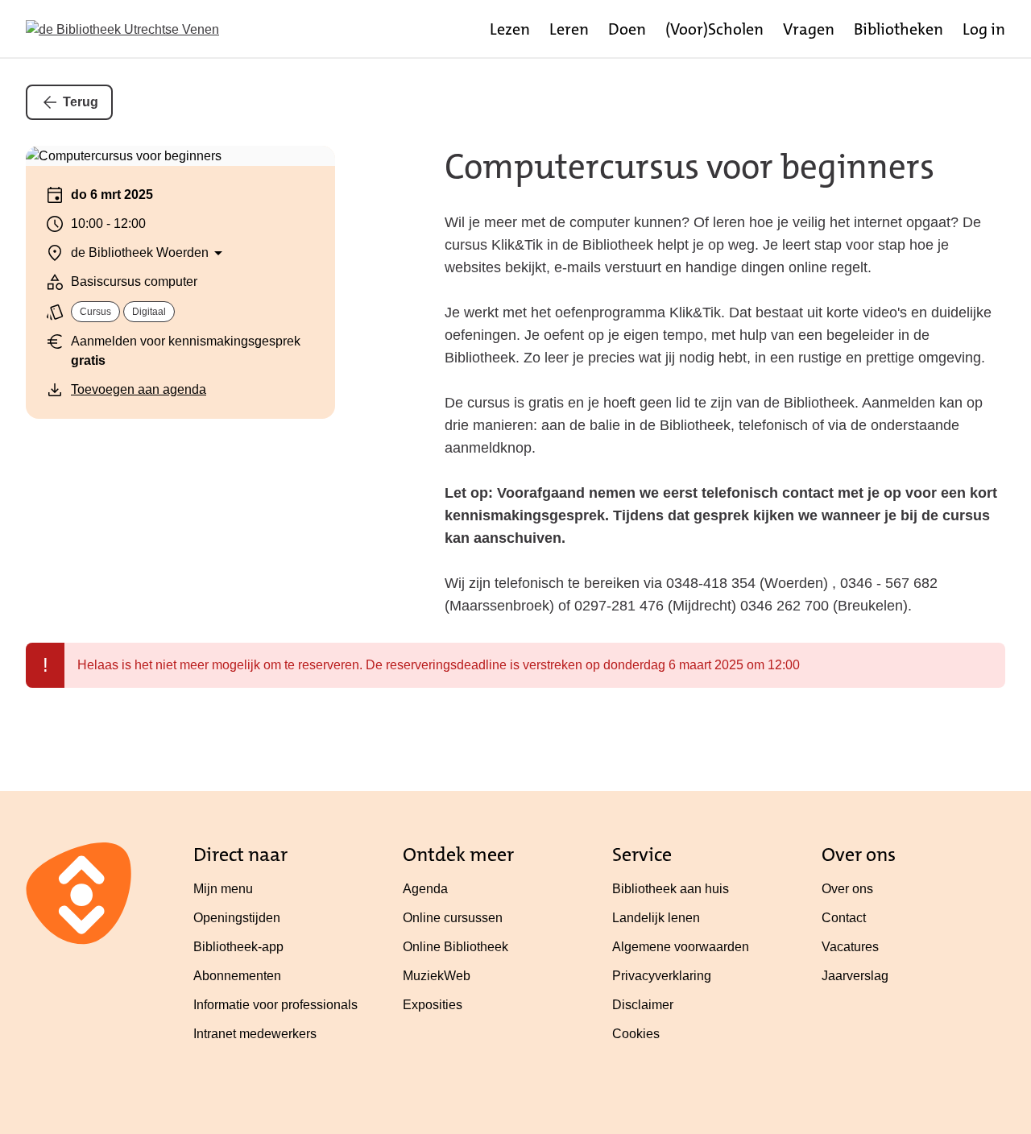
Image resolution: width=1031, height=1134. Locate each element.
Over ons (847, 889)
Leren (569, 29)
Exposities (432, 1005)
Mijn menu (223, 889)
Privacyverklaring (661, 976)
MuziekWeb (436, 976)
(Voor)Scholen (714, 29)
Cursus (95, 311)
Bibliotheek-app (238, 947)
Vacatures (850, 947)
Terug (80, 102)
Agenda (425, 889)
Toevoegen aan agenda (138, 389)
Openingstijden (236, 918)
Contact (844, 918)
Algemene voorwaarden (680, 947)
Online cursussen (453, 918)
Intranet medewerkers (255, 1034)
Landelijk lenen (656, 918)
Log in (984, 29)
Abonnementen (237, 976)
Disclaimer (642, 1005)
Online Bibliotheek (455, 947)
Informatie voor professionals (275, 1005)
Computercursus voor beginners (689, 166)
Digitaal (149, 311)
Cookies (636, 1034)
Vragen (808, 29)
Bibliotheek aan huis (670, 889)
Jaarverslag (855, 976)
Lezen (510, 29)
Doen (627, 29)
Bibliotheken (898, 29)
